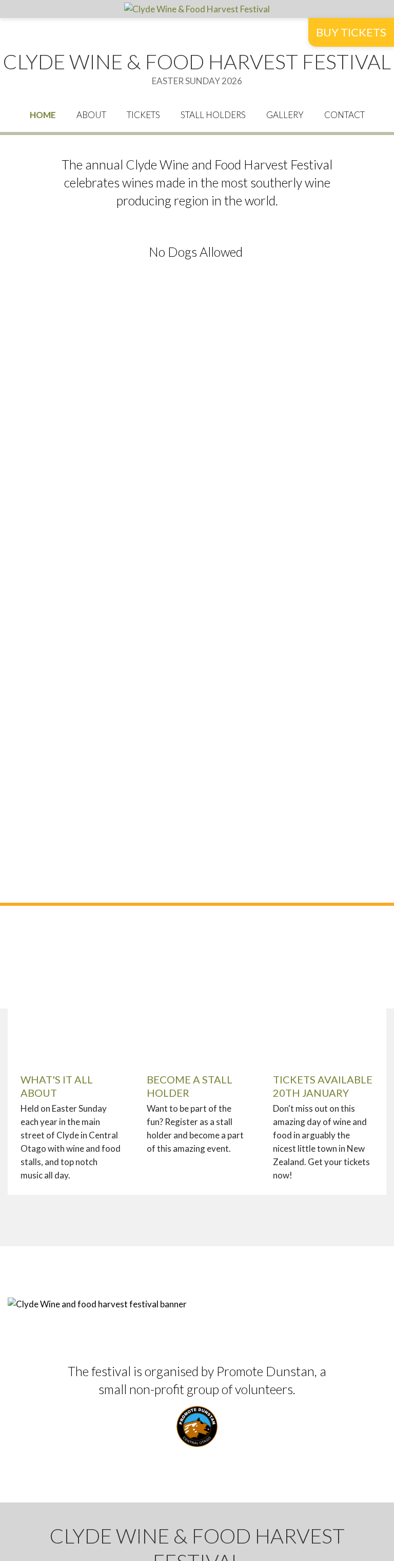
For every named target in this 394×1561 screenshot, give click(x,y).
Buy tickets (351, 32)
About (91, 114)
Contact (344, 114)
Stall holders (213, 114)
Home (43, 114)
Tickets (143, 114)
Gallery (285, 114)
